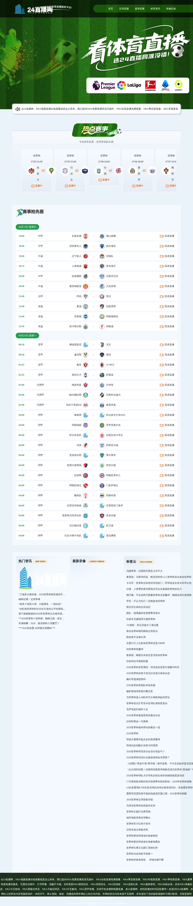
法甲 (40, 296)
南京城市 (111, 246)
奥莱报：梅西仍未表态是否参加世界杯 (146, 655)
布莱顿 (77, 316)
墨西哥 (139, 173)
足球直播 (124, 8)
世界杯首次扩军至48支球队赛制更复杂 (146, 703)
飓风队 (77, 495)
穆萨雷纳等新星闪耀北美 (139, 691)
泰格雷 (77, 415)
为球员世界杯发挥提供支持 (140, 805)
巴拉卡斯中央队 (73, 535)
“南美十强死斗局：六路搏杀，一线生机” (40, 604)
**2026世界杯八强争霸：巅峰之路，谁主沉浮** (44, 618)
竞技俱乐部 (75, 455)
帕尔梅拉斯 (75, 395)
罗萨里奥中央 (113, 425)
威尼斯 (77, 354)
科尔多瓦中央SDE (115, 415)
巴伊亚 (109, 385)
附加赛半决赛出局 (136, 637)
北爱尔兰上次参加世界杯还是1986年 (145, 643)
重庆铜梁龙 (75, 286)
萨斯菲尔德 (112, 445)
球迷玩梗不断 (156, 859)
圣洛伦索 (111, 515)
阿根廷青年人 (113, 475)
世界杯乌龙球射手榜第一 (139, 853)
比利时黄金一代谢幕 (137, 721)
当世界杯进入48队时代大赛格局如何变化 (148, 697)
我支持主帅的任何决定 (138, 607)
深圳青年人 (75, 246)
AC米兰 (110, 364)
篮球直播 (139, 8)
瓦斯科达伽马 (113, 395)
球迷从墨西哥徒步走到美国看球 (143, 739)
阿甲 (40, 415)
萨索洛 (109, 375)
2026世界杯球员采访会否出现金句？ (145, 751)
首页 (110, 8)
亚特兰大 (76, 375)
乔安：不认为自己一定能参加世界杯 (145, 601)
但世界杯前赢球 (134, 649)
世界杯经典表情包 (136, 859)
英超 (40, 306)
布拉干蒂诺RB (73, 405)
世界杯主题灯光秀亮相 (138, 811)
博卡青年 (111, 455)
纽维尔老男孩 (74, 465)
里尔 (108, 296)
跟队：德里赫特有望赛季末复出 (143, 613)
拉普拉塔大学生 (114, 435)
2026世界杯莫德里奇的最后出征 (143, 715)
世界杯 (36, 155)
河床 (79, 445)
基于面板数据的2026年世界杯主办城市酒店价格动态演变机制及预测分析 (57, 613)
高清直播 (169, 236)
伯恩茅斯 (111, 306)
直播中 (38, 185)
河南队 (109, 256)
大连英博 (111, 286)
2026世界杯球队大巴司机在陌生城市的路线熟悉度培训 (155, 775)
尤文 (108, 344)
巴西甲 (40, 385)
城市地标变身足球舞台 (138, 817)
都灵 (79, 364)
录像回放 (171, 8)
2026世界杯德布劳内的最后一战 (143, 727)
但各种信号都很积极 (137, 661)
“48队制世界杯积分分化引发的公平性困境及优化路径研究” (50, 609)
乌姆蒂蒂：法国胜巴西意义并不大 (144, 571)
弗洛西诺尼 (75, 344)
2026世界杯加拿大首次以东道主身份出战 (148, 673)
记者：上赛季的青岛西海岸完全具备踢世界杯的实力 (154, 589)
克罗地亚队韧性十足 (137, 709)
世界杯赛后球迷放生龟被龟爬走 (143, 841)
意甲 (40, 344)
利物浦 (109, 326)
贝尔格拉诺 (75, 525)
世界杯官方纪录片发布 (138, 823)
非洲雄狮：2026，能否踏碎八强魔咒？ (39, 623)
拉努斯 (77, 475)
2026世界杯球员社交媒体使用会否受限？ (148, 757)
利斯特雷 (111, 495)
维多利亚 (76, 385)
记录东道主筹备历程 (137, 829)
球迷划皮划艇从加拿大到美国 (142, 745)
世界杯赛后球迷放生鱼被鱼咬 (142, 835)
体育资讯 (155, 8)
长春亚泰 (76, 236)
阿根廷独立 (75, 485)
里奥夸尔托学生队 (71, 515)
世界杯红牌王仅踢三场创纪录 (142, 847)
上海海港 (76, 266)
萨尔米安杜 (75, 435)
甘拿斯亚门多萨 (114, 505)
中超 (40, 256)
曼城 (79, 306)
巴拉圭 (71, 173)
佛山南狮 (111, 236)
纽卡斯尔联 (75, 326)
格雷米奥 (111, 405)
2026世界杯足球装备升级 (139, 799)
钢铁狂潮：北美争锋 (29, 599)
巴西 (105, 170)
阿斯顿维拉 (112, 316)
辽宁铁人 (76, 256)
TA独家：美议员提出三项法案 (142, 625)
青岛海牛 (111, 266)
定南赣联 (76, 276)
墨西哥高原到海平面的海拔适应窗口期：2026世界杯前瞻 (156, 793)
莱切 (108, 354)
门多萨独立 (112, 485)
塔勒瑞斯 (76, 425)
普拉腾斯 (111, 535)
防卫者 (109, 525)
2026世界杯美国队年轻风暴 (140, 685)
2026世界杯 (132, 733)
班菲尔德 (111, 465)
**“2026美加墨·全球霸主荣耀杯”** (37, 628)
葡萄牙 (172, 173)
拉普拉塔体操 (74, 505)
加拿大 (38, 173)
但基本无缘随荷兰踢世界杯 (140, 619)
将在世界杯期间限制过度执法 (142, 631)
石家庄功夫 (112, 276)
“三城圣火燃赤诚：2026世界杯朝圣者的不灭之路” (45, 594)
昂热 (79, 296)
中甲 (40, 236)
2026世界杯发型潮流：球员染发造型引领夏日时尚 (152, 667)
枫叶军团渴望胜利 (136, 679)
